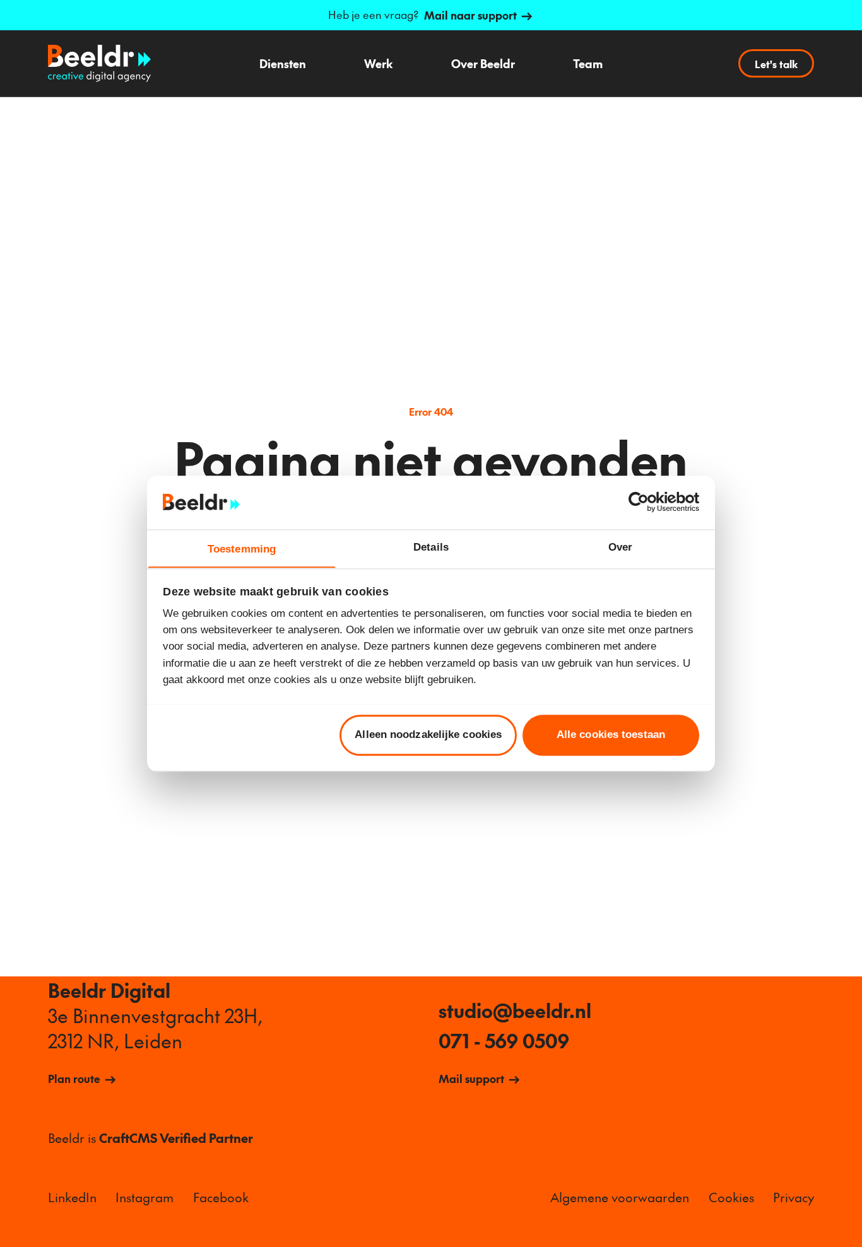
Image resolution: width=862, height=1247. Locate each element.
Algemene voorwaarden (619, 1196)
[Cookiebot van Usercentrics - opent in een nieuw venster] (644, 502)
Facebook (221, 1196)
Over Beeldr (483, 63)
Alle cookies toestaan (611, 735)
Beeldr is (150, 1137)
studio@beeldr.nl (515, 1010)
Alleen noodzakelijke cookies (428, 735)
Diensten (282, 63)
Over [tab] (620, 547)
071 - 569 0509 (504, 1040)
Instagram (144, 1196)
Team (588, 63)
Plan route (74, 1078)
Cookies (731, 1196)
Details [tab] (431, 547)
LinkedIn (72, 1196)
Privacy (793, 1196)
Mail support (471, 1078)
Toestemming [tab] (242, 548)
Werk (378, 63)
